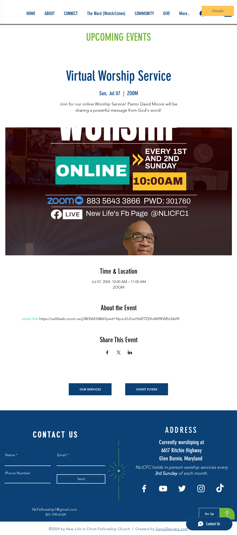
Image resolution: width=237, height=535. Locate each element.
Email (61, 455)
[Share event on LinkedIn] (130, 352)
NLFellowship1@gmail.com (54, 509)
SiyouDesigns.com (172, 529)
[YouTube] (163, 489)
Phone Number (17, 473)
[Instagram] (201, 489)
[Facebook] (144, 489)
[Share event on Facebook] (107, 352)
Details (218, 11)
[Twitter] (182, 489)
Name (10, 455)
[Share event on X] (118, 352)
